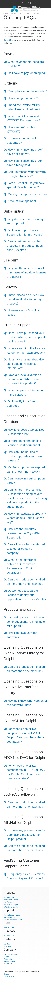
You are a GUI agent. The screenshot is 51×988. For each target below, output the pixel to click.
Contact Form (9, 40)
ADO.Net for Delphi (11, 907)
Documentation (9, 917)
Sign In (26, 2)
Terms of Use (9, 976)
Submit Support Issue (12, 915)
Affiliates (7, 944)
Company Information (11, 954)
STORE (26, 13)
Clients (6, 957)
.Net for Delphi (9, 902)
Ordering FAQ (9, 936)
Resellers (7, 946)
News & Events (9, 961)
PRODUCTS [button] (15, 13)
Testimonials (8, 959)
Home (5, 13)
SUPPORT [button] (36, 13)
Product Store (9, 928)
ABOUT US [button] (7, 15)
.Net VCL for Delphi (11, 904)
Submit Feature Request (13, 920)
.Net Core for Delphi (11, 900)
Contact (6, 974)
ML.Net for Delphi (10, 897)
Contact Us (8, 964)
